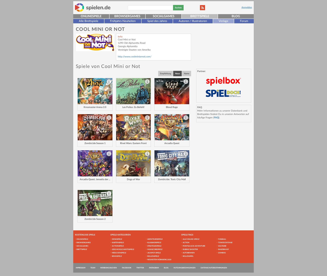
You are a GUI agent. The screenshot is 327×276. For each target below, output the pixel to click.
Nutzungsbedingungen (185, 268)
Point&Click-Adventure (194, 246)
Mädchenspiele (119, 253)
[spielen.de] (93, 7)
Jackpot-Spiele (154, 253)
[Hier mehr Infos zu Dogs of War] (133, 163)
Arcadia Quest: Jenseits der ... (95, 179)
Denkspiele (117, 239)
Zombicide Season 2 (95, 219)
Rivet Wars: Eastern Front (133, 143)
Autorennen (189, 253)
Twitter (140, 268)
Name (186, 74)
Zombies (222, 253)
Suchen (178, 8)
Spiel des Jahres (157, 21)
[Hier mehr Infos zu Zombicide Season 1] (95, 127)
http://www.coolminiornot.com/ (134, 57)
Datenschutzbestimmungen (214, 268)
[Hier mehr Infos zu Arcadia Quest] (171, 127)
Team (92, 268)
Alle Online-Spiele (191, 239)
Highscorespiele (154, 249)
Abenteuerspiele (155, 239)
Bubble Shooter (190, 249)
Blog (236, 16)
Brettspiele (199, 16)
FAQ (216, 117)
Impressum (80, 268)
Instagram (154, 268)
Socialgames (163, 16)
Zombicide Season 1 (95, 143)
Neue (177, 74)
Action (186, 242)
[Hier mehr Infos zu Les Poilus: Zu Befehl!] (133, 91)
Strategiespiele (154, 246)
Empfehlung (165, 74)
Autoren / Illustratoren (193, 21)
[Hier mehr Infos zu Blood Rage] (171, 91)
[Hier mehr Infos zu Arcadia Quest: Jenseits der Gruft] (95, 163)
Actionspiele (118, 246)
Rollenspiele (153, 256)
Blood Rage (172, 107)
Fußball (222, 239)
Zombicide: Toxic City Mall (172, 179)
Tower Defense (225, 242)
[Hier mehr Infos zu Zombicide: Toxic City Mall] (171, 163)
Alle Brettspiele (88, 21)
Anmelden (247, 7)
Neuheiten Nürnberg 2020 (159, 260)
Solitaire (222, 246)
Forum (244, 21)
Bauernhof (223, 249)
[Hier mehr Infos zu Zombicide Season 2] (95, 203)
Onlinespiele (91, 16)
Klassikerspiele (154, 242)
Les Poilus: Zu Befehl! (133, 107)
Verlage (223, 21)
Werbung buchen (108, 268)
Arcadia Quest (171, 143)
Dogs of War (133, 179)
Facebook (126, 268)
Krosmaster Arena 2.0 (95, 107)
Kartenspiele (118, 242)
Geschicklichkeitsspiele (123, 249)
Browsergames (127, 16)
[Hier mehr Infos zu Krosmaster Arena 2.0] (95, 91)
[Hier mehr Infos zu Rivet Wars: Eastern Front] (133, 127)
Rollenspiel (188, 256)
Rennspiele (117, 256)
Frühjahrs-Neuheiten (123, 21)
